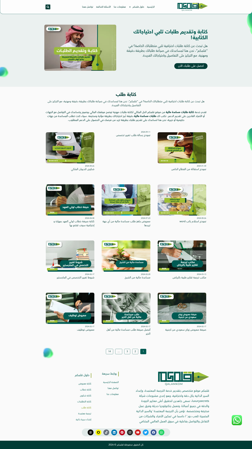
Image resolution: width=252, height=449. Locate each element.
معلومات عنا (120, 7)
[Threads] (90, 432)
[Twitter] (146, 432)
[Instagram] (130, 432)
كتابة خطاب (85, 389)
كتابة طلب (86, 407)
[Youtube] (138, 432)
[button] (48, 7)
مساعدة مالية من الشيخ (137, 277)
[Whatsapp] (161, 432)
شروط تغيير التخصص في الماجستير (75, 277)
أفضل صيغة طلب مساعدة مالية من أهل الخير (128, 332)
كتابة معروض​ (84, 383)
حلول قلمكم (138, 7)
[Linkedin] (114, 432)
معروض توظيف (85, 330)
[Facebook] (153, 432)
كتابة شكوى (85, 395)
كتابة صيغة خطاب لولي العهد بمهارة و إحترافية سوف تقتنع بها (74, 223)
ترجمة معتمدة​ (84, 413)
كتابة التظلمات (84, 401)
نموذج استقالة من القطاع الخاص (188, 169)
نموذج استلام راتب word (193, 221)
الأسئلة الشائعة (103, 7)
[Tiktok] (106, 432)
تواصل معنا (87, 7)
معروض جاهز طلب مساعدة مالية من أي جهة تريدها (126, 223)
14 (108, 351)
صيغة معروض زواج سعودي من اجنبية (185, 330)
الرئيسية (151, 7)
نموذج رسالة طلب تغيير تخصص (133, 135)
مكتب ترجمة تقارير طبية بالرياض (189, 277)
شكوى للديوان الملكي (82, 169)
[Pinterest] (122, 432)
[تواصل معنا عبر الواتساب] (237, 425)
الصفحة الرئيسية (111, 382)
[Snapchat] (98, 432)
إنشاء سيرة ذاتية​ (83, 419)
